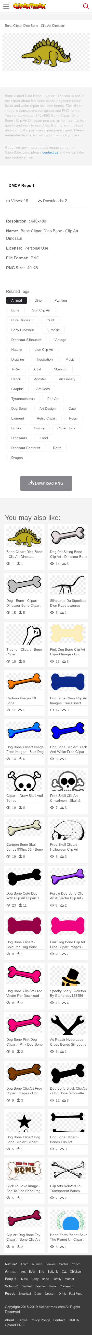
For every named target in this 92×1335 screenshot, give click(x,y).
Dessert (50, 1293)
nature (16, 349)
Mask (24, 1279)
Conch (76, 1264)
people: (11, 1279)
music (70, 359)
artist (37, 369)
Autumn (37, 1264)
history (39, 428)
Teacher (40, 1286)
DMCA (74, 1320)
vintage (60, 340)
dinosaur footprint (25, 448)
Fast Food (75, 1293)
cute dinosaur (22, 320)
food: (10, 1293)
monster (39, 379)
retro (57, 448)
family (57, 1279)
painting (60, 300)
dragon (17, 458)
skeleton (60, 369)
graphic (17, 389)
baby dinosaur (22, 330)
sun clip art (41, 310)
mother (69, 1279)
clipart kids (66, 428)
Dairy (37, 1293)
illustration (45, 359)
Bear (32, 1271)
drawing (17, 359)
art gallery (67, 379)
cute (72, 408)
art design (47, 408)
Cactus (63, 1264)
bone (15, 310)
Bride (45, 1279)
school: (11, 1286)
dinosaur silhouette (26, 340)
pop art (53, 399)
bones (16, 428)
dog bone (19, 408)
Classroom (67, 1286)
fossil (73, 418)
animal (16, 300)
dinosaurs (19, 438)
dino (38, 300)
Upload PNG (14, 1325)
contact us (50, 152)
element (17, 418)
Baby (35, 1279)
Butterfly (53, 1271)
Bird (41, 1271)
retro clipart (46, 418)
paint (50, 320)
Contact (59, 1320)
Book (52, 1286)
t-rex (16, 369)
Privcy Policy (40, 1320)
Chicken (75, 1271)
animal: (11, 1271)
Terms (22, 1320)
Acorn (24, 1264)
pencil (16, 379)
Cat (64, 1271)
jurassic (53, 330)
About (9, 1320)
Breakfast (24, 1293)
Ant (23, 1271)
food (44, 438)
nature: (11, 1264)
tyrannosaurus (23, 399)
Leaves (50, 1264)
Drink (62, 1293)
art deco (43, 389)
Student (26, 1286)
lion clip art (44, 349)
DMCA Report (21, 185)
